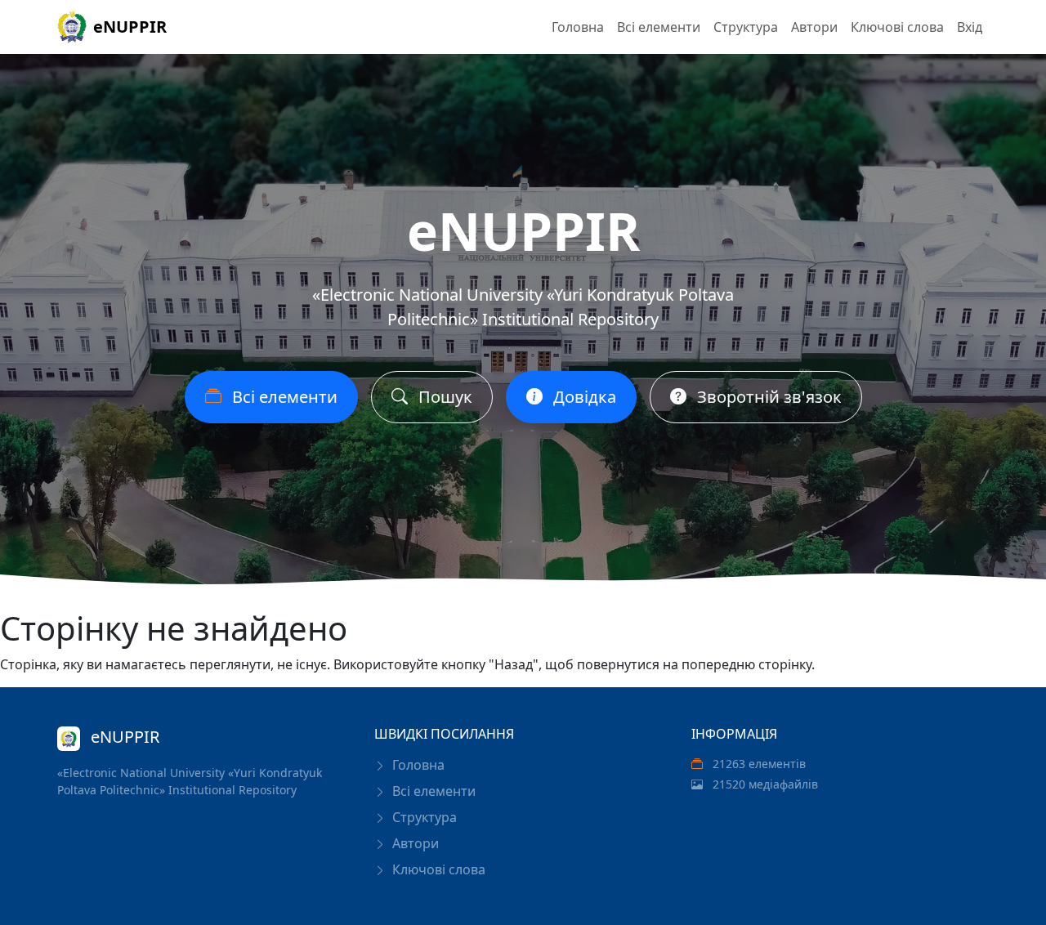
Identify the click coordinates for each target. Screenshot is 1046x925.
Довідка (582, 397)
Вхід (969, 27)
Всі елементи (658, 27)
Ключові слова (897, 27)
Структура (745, 27)
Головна (578, 27)
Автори (814, 27)
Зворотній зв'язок (767, 397)
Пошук (443, 397)
